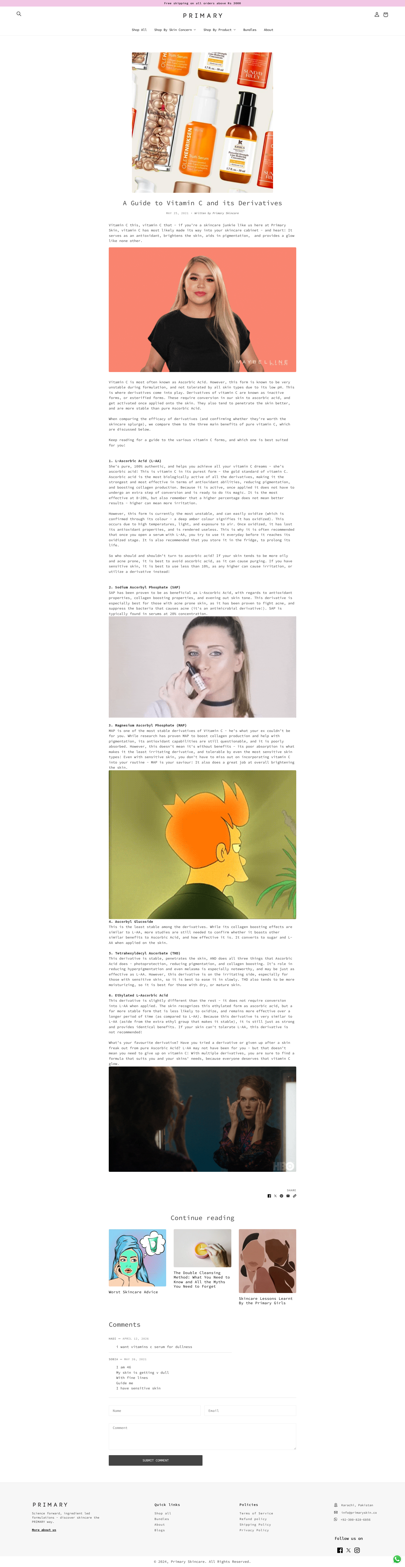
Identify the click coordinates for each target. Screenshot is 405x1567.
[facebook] (340, 1550)
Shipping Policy (255, 1525)
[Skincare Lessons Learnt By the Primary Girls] (267, 1261)
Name (116, 1410)
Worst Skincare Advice (133, 1291)
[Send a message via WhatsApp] (397, 1559)
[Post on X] (275, 1195)
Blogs (159, 1530)
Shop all (162, 1513)
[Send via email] (288, 1195)
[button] (294, 1195)
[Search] (19, 14)
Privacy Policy (254, 1530)
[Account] (377, 14)
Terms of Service (256, 1513)
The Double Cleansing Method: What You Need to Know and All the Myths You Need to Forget (202, 1279)
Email (213, 1410)
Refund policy (253, 1519)
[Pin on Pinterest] (281, 1195)
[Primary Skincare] (202, 15)
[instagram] (357, 1550)
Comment (119, 1428)
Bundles (161, 1519)
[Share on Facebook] (269, 1195)
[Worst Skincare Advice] (137, 1257)
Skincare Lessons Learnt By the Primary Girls (266, 1300)
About (159, 1525)
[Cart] (386, 14)
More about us (44, 1530)
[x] (348, 1550)
